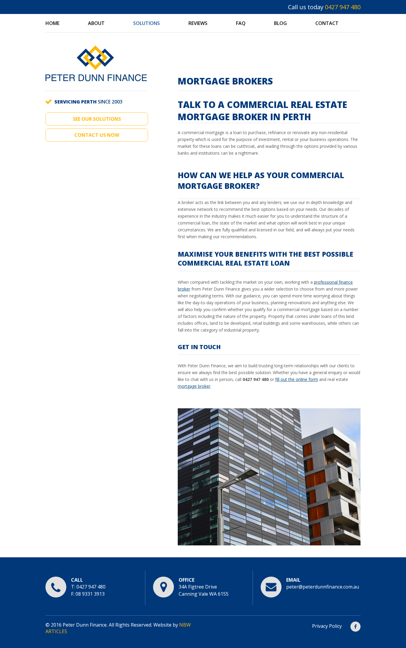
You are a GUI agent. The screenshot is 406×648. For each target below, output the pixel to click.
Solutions (146, 23)
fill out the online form (296, 379)
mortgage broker (194, 386)
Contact (327, 23)
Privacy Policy (327, 626)
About (96, 23)
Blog (280, 23)
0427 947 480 (343, 7)
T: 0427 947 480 (88, 586)
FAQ (241, 23)
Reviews (197, 23)
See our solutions (97, 119)
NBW (185, 625)
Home (52, 23)
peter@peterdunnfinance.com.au (322, 586)
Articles (56, 631)
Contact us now (96, 135)
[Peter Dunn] (96, 87)
